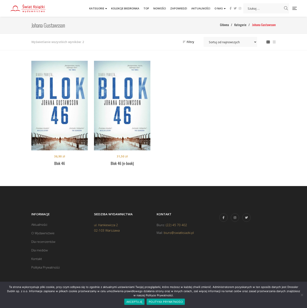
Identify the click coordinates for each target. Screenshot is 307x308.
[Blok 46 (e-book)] (122, 105)
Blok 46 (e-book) (122, 163)
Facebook (231, 8)
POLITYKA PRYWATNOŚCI (166, 301)
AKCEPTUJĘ (134, 301)
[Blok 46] (59, 105)
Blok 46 (59, 163)
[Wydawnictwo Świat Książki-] (32, 8)
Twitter (235, 8)
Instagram (240, 8)
